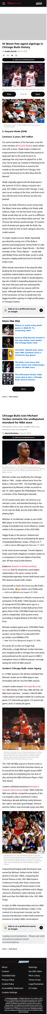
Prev (9, 94)
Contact (5, 971)
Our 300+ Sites (35, 971)
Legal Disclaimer (36, 984)
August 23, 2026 (30, 592)
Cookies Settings (9, 992)
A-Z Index (33, 988)
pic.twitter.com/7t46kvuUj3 (30, 589)
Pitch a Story (34, 975)
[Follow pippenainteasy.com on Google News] (41, 310)
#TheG (32, 542)
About (4, 967)
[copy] (16, 55)
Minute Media (13, 998)
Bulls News (13, 949)
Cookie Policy (8, 984)
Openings (33, 967)
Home (4, 397)
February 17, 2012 (36, 545)
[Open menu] (3, 3)
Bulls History (13, 397)
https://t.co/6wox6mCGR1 (28, 634)
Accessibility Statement (12, 988)
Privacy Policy (8, 980)
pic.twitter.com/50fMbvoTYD (15, 637)
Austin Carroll (10, 51)
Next (38, 94)
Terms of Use (35, 980)
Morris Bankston (12, 433)
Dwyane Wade (24, 145)
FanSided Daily (8, 975)
